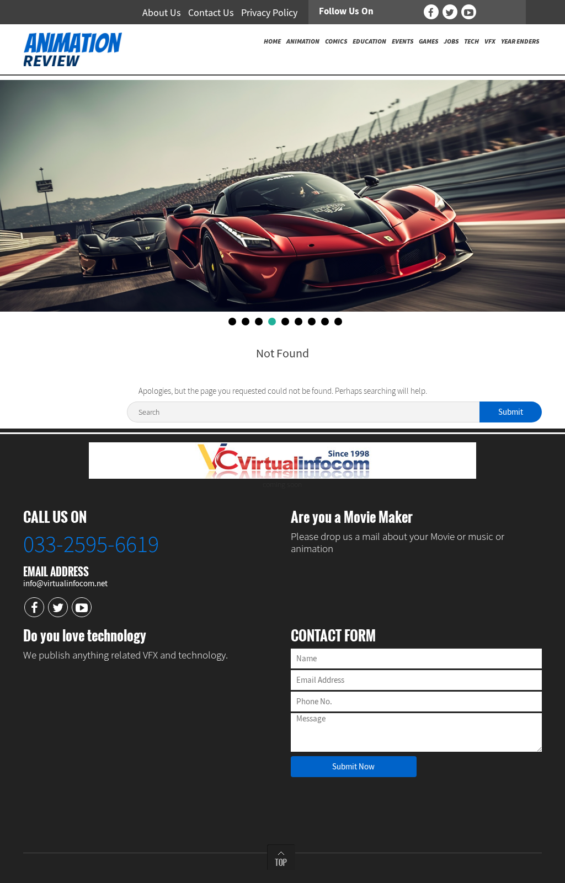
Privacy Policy (269, 12)
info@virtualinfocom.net (65, 583)
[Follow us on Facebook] (431, 11)
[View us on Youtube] (468, 11)
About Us (161, 12)
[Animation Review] (72, 48)
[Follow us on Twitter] (450, 11)
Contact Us (211, 12)
